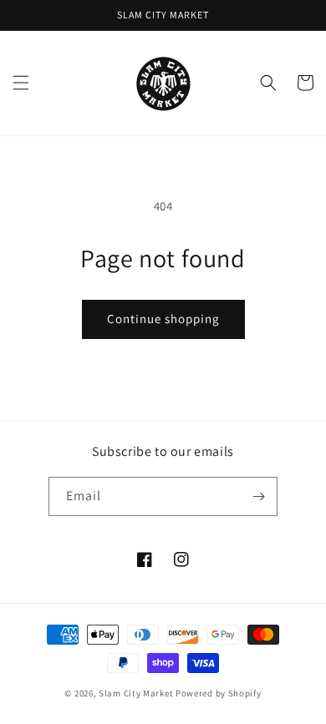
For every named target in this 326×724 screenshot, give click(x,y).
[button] (21, 82)
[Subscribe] (258, 496)
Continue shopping (163, 319)
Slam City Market (136, 693)
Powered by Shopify (219, 693)
